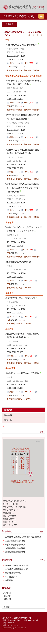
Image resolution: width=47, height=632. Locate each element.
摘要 (11, 63)
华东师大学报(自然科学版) (16, 565)
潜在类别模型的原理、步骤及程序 (22, 45)
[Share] (31, 606)
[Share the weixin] (18, 606)
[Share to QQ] (23, 606)
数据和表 (10, 70)
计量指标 (35, 70)
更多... (42, 432)
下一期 (39, 35)
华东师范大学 (11, 577)
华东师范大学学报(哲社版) (16, 569)
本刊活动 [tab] (8, 410)
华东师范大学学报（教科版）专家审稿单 (23, 537)
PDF (8, 67)
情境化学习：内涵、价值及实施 (21, 298)
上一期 (31, 35)
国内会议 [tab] (8, 415)
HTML (26, 63)
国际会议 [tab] (8, 420)
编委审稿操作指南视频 (15, 545)
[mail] (27, 606)
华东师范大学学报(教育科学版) (18, 16)
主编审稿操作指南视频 (15, 541)
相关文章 (27, 70)
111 (6, 427)
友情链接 (9, 580)
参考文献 (18, 70)
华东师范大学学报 (13, 573)
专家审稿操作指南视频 (15, 548)
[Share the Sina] (14, 606)
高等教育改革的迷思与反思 (19, 262)
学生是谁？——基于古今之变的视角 (23, 373)
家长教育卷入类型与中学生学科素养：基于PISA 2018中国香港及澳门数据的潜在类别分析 (24, 188)
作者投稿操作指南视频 (15, 552)
